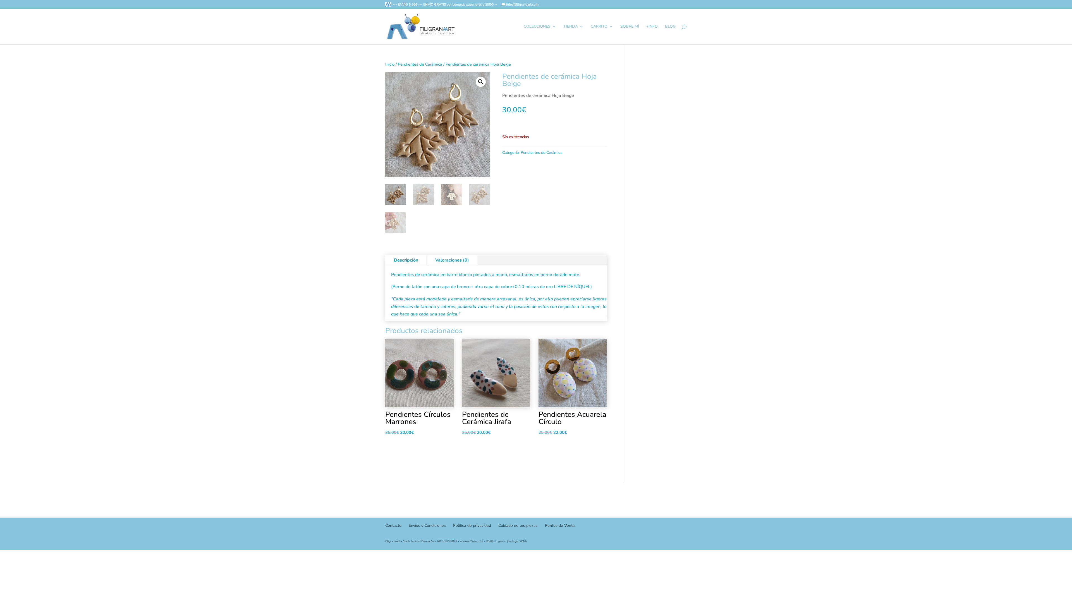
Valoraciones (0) (452, 260)
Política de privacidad (472, 525)
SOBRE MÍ (629, 27)
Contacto (393, 525)
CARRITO (599, 27)
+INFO (652, 27)
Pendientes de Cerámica (420, 64)
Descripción (406, 260)
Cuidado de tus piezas (518, 525)
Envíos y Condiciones (427, 525)
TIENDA (570, 27)
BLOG (670, 27)
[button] (481, 82)
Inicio (389, 64)
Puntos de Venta (560, 525)
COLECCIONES (537, 27)
